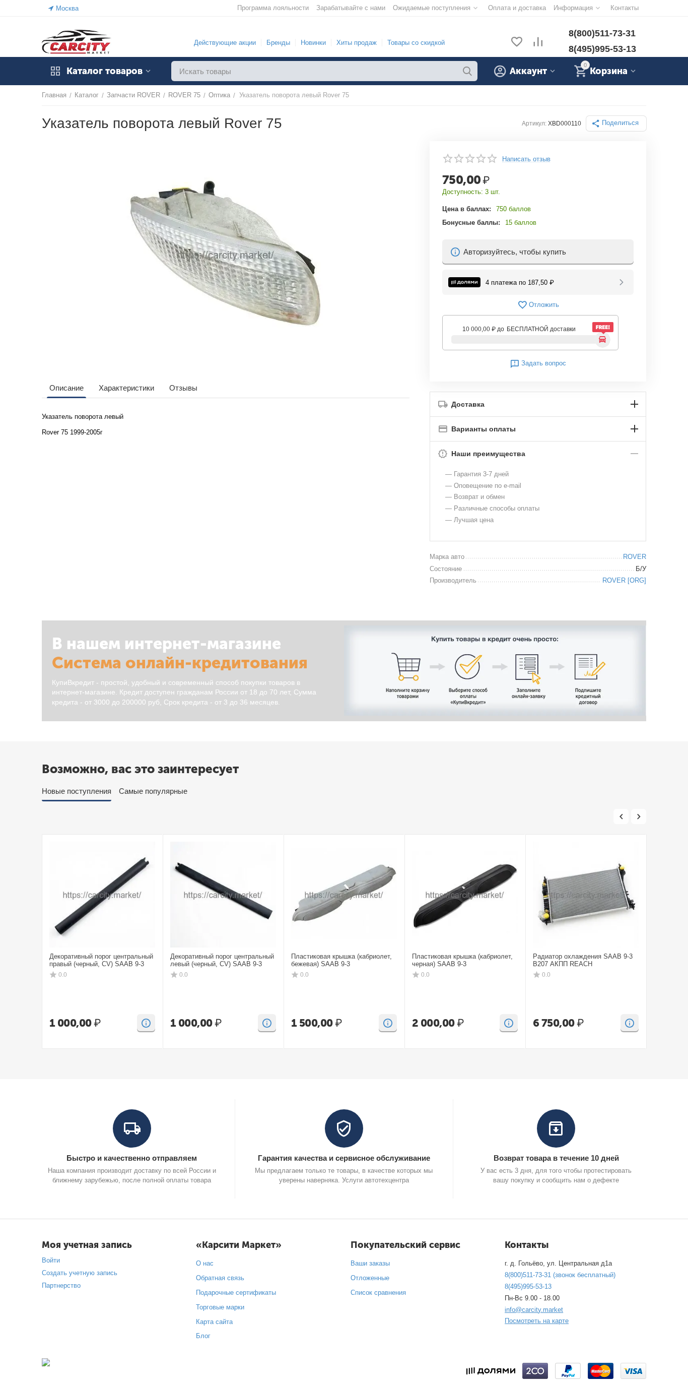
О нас (205, 1263)
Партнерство (61, 1285)
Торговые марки (220, 1307)
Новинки (313, 42)
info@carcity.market (534, 1309)
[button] (616, 123)
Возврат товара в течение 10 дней (556, 1158)
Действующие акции (225, 42)
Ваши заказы (370, 1263)
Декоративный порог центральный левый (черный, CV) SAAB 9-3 (222, 960)
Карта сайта (214, 1322)
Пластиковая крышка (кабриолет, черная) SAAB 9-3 (462, 960)
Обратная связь (220, 1278)
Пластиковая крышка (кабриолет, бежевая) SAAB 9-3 (341, 960)
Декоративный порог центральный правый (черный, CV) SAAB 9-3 (101, 960)
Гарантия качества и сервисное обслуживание (344, 1158)
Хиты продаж (356, 42)
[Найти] (467, 71)
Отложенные (370, 1278)
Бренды (278, 42)
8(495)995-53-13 (602, 49)
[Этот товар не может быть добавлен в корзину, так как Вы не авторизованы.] (146, 1023)
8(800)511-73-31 (602, 33)
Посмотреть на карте (537, 1321)
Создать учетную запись (79, 1273)
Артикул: (534, 123)
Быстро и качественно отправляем (131, 1158)
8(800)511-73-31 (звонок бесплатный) (560, 1275)
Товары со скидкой (416, 42)
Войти (51, 1260)
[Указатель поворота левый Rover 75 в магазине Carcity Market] (225, 254)
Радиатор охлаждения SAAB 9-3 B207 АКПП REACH (583, 960)
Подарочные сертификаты (236, 1292)
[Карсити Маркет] (77, 42)
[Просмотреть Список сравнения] (537, 42)
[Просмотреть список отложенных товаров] (516, 42)
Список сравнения (378, 1292)
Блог (203, 1336)
